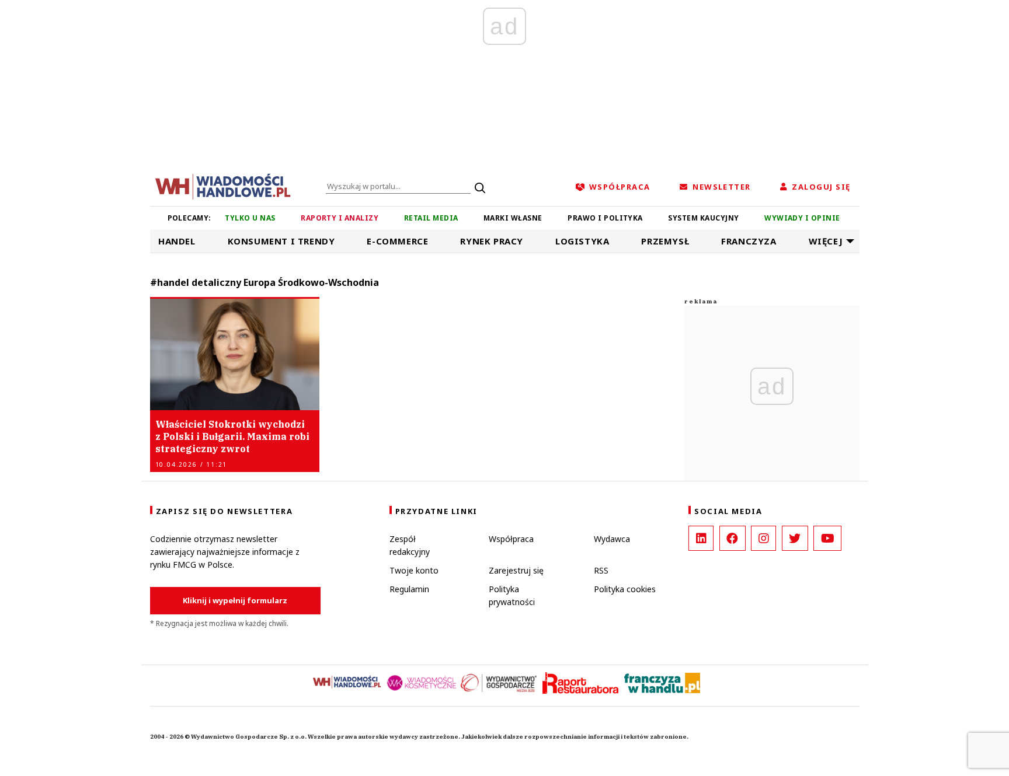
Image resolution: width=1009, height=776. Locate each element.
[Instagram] (763, 538)
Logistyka (582, 241)
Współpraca (511, 538)
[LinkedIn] (701, 538)
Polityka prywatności (512, 595)
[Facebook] (732, 538)
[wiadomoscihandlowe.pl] (223, 185)
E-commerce (397, 241)
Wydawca (612, 538)
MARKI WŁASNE (512, 218)
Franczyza (748, 241)
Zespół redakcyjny (409, 545)
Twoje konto (414, 570)
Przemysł (665, 241)
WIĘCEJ (826, 241)
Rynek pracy (491, 241)
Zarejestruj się (516, 570)
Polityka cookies (625, 589)
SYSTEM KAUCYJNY (703, 218)
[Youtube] (827, 538)
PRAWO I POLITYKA (605, 218)
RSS (601, 570)
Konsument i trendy (281, 241)
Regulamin (409, 589)
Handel (177, 241)
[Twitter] (795, 538)
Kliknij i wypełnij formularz (235, 600)
